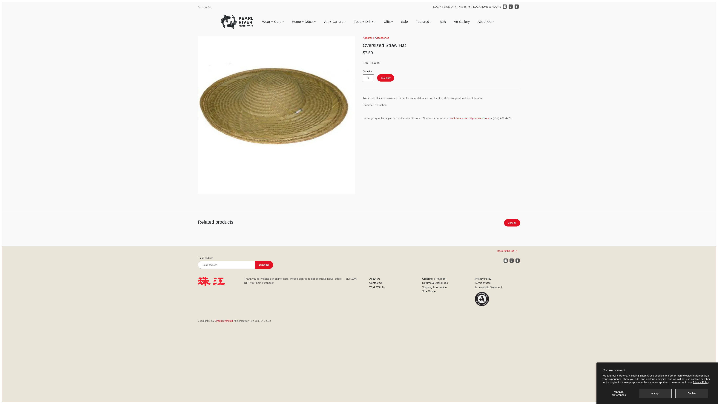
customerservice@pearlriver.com (469, 118)
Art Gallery (462, 22)
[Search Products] (199, 7)
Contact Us (375, 282)
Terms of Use (483, 282)
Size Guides (429, 291)
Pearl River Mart (224, 321)
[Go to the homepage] (237, 17)
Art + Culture (333, 22)
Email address (205, 258)
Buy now (385, 77)
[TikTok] (511, 6)
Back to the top (506, 251)
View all (512, 222)
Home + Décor (303, 22)
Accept (655, 393)
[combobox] (212, 7)
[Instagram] (505, 6)
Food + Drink (363, 22)
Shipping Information (434, 287)
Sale (404, 22)
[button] (276, 115)
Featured (422, 22)
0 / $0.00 (462, 6)
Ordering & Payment (434, 278)
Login (437, 6)
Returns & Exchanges (435, 282)
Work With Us (377, 287)
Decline (692, 393)
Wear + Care (271, 22)
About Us (484, 22)
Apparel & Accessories (376, 37)
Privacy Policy (701, 382)
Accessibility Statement (488, 287)
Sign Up (449, 6)
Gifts (387, 22)
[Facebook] (517, 6)
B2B (443, 22)
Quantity (367, 71)
